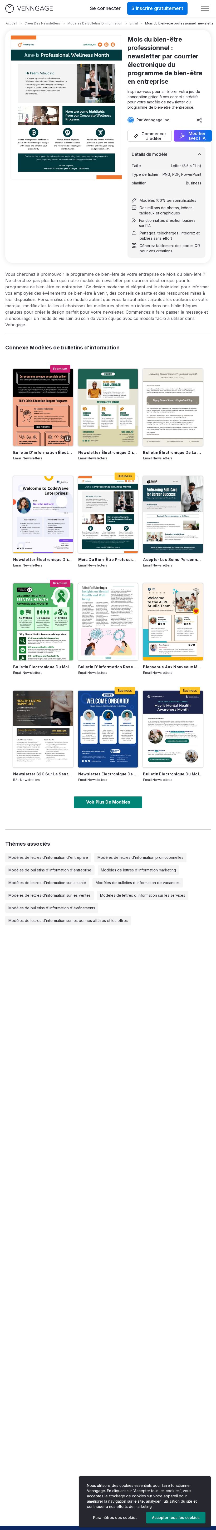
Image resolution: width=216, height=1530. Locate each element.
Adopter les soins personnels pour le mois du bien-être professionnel (173, 559)
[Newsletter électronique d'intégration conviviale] (43, 514)
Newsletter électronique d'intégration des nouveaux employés (108, 452)
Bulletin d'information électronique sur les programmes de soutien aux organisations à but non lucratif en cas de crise (43, 452)
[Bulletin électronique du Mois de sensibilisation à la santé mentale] (43, 621)
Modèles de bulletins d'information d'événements (51, 908)
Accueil (11, 23)
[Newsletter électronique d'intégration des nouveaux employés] (108, 407)
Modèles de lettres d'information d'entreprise (48, 857)
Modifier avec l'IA (197, 136)
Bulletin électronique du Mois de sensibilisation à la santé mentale (43, 667)
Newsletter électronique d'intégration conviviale (43, 559)
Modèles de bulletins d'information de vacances (138, 882)
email (134, 23)
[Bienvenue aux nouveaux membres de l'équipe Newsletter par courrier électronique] (173, 621)
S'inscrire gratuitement (157, 8)
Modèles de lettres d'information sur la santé (47, 882)
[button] (149, 136)
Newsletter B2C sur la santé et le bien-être (43, 774)
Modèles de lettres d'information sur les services (142, 895)
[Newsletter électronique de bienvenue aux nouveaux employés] (108, 729)
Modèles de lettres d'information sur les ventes (49, 895)
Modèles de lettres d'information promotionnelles (140, 857)
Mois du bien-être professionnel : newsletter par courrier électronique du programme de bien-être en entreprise (108, 559)
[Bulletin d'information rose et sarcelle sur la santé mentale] (108, 621)
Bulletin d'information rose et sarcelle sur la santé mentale (108, 667)
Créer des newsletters (42, 23)
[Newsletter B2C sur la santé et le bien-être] (43, 729)
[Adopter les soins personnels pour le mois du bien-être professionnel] (173, 514)
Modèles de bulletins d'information (94, 23)
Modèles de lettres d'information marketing (138, 870)
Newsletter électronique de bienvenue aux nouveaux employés (108, 774)
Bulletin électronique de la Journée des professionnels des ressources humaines (173, 452)
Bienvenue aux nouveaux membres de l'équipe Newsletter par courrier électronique (173, 667)
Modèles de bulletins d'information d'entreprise (49, 870)
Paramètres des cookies (115, 1517)
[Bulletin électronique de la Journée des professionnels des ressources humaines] (173, 407)
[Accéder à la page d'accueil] (29, 8)
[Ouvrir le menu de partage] (199, 120)
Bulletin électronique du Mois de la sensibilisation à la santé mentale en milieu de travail (173, 774)
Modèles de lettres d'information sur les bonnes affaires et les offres (68, 920)
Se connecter (105, 8)
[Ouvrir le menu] (205, 8)
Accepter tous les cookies (176, 1517)
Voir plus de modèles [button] (108, 802)
